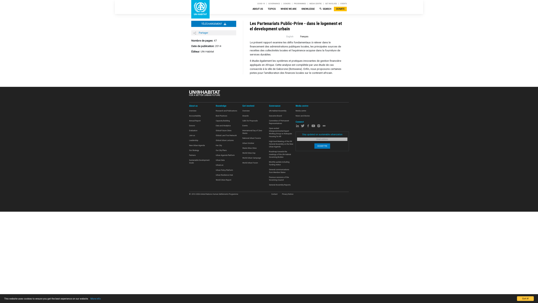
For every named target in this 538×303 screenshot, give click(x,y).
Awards (245, 116)
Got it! (525, 298)
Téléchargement (212, 23)
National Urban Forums (251, 138)
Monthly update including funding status (279, 163)
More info (96, 298)
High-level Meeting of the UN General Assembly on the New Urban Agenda (281, 144)
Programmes (300, 3)
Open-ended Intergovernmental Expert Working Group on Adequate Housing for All (280, 132)
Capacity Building (223, 121)
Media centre (315, 3)
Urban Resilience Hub (224, 175)
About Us (258, 9)
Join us (192, 135)
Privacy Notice (287, 194)
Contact (274, 194)
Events (343, 3)
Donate (340, 9)
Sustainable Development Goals (199, 161)
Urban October (248, 143)
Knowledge (308, 9)
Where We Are (288, 9)
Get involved (331, 3)
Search (326, 9)
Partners (192, 155)
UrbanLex (219, 165)
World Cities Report (223, 180)
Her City (219, 145)
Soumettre (322, 146)
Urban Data (220, 160)
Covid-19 (261, 3)
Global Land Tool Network (226, 135)
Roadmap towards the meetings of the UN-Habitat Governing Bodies (280, 154)
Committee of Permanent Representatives (279, 122)
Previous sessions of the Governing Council (279, 178)
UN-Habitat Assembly (277, 111)
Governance (274, 3)
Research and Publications (226, 111)
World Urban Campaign (251, 158)
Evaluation (193, 130)
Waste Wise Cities (249, 148)
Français (304, 36)
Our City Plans (221, 150)
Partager (203, 32)
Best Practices (221, 116)
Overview (192, 111)
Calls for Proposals (250, 121)
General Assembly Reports (280, 185)
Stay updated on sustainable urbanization (322, 134)
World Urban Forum (250, 163)
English (289, 36)
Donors (286, 3)
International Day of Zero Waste (252, 131)
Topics (272, 9)
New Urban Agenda (197, 145)
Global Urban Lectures (225, 140)
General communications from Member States (279, 170)
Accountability (195, 116)
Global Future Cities (223, 130)
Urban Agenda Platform (225, 155)
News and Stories (303, 116)
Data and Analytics (223, 126)
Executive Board (275, 116)
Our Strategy (194, 150)
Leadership (193, 140)
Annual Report (195, 121)
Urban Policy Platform (224, 170)
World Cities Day (248, 153)
